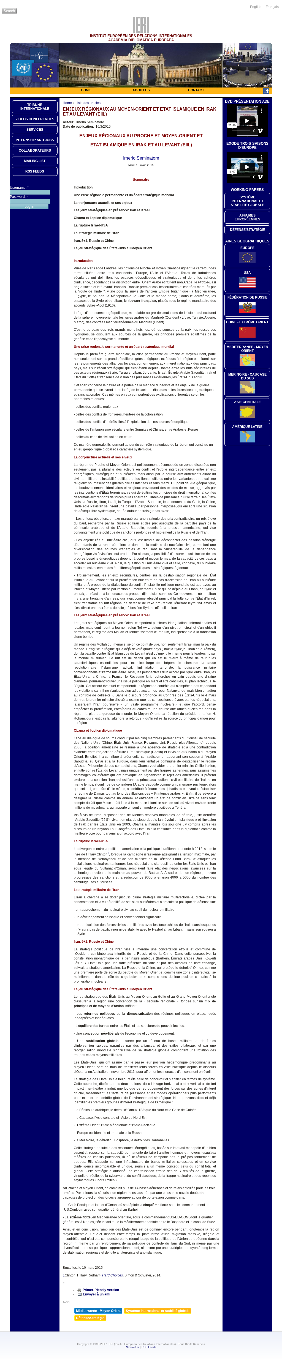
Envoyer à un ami (96, 1294)
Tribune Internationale (34, 107)
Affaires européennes (247, 217)
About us (141, 90)
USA (247, 273)
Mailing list (34, 161)
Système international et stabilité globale (157, 1311)
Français (272, 7)
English (255, 7)
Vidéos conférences (34, 119)
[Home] (141, 31)
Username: (19, 188)
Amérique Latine (247, 427)
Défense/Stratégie (90, 1318)
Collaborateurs (35, 150)
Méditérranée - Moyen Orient (247, 349)
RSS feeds (34, 171)
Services (34, 130)
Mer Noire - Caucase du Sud (247, 376)
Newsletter (132, 1347)
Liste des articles (88, 103)
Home (86, 90)
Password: (19, 197)
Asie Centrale (247, 402)
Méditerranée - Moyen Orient (98, 1311)
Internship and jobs (35, 140)
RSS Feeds (149, 1347)
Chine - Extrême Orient (247, 322)
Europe (247, 248)
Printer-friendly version (101, 1290)
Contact (196, 90)
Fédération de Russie (247, 297)
